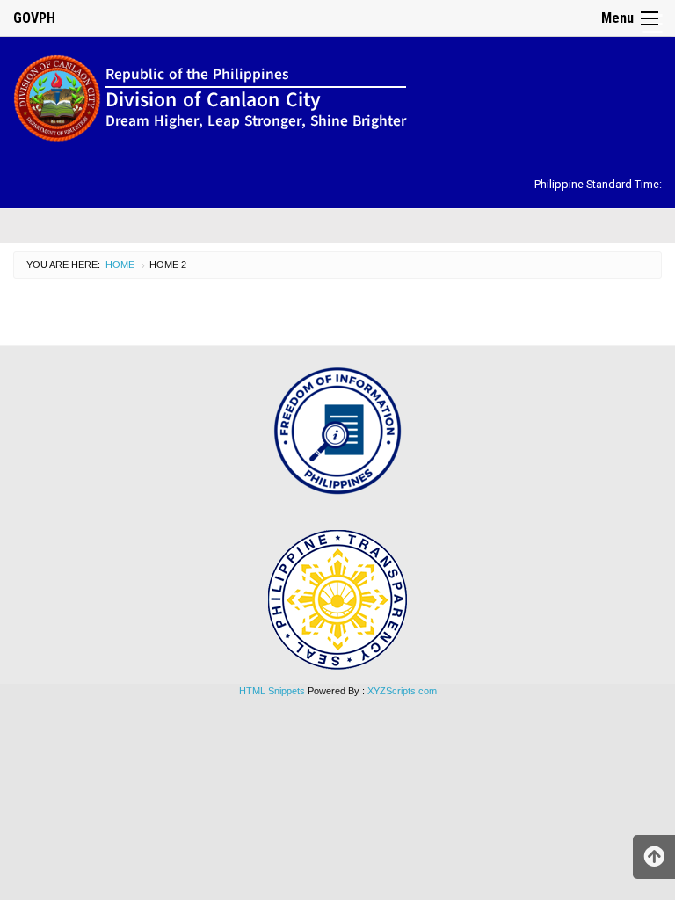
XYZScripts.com (402, 691)
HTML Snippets (272, 691)
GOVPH (34, 18)
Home (119, 264)
